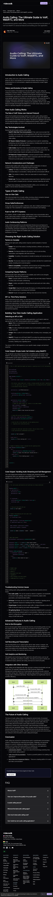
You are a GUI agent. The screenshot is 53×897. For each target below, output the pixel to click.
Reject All (43, 894)
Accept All (49, 894)
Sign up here (11, 774)
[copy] (49, 363)
